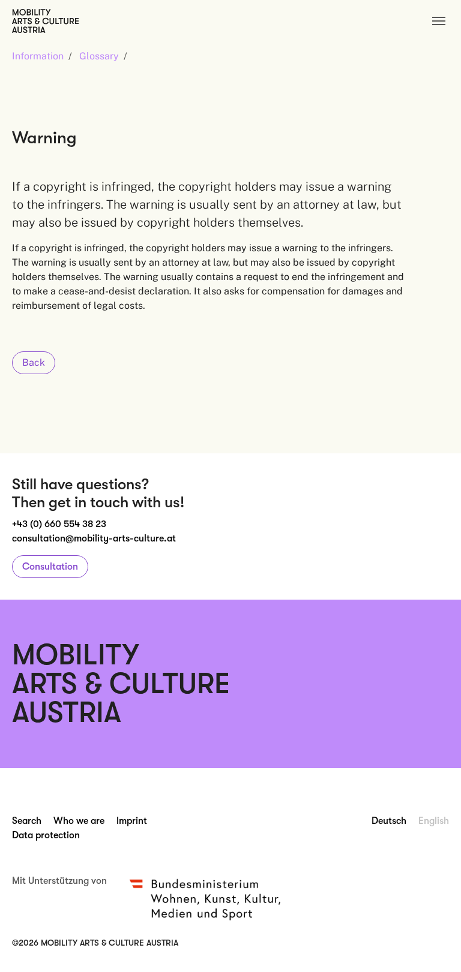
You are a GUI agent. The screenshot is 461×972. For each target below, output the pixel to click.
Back (33, 362)
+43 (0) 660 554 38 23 (59, 524)
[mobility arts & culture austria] (45, 20)
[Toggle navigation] (439, 21)
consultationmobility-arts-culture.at (94, 538)
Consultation (50, 566)
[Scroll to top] (434, 945)
